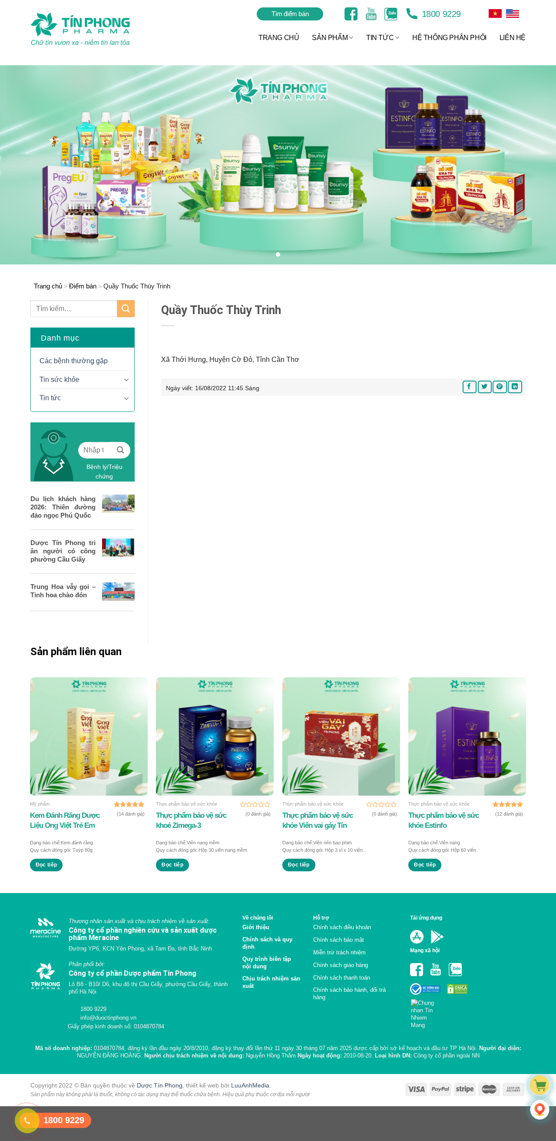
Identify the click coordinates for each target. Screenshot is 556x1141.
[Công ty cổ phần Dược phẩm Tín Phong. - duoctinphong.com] (91, 29)
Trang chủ (48, 286)
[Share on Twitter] (485, 387)
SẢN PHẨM (330, 37)
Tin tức (50, 398)
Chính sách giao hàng (340, 965)
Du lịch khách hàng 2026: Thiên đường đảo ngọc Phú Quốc (63, 507)
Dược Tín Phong (159, 1085)
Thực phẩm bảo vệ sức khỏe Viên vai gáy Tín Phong (317, 820)
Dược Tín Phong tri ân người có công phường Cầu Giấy (63, 551)
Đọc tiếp (46, 865)
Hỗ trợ (321, 917)
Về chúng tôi (257, 917)
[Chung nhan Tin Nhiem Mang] (426, 1011)
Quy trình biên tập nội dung (266, 963)
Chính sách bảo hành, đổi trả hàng (349, 993)
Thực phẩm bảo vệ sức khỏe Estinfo (443, 820)
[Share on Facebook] (470, 387)
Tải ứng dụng (426, 917)
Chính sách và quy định (267, 943)
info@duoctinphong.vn (107, 1017)
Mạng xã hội (425, 950)
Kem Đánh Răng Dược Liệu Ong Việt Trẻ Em (64, 820)
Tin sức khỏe (59, 379)
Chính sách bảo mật (338, 940)
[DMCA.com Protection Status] (456, 988)
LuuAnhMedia (250, 1085)
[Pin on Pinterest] (499, 387)
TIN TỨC (380, 37)
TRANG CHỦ (278, 37)
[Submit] (126, 308)
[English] (495, 13)
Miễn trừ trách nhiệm (339, 952)
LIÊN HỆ (513, 37)
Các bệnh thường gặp (74, 361)
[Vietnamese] (512, 13)
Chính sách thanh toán (341, 977)
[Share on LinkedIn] (515, 387)
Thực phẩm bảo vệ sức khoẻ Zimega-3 (191, 820)
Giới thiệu (255, 927)
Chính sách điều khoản (342, 927)
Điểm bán (82, 286)
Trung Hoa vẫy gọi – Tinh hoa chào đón (63, 591)
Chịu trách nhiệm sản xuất (271, 982)
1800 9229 (440, 14)
